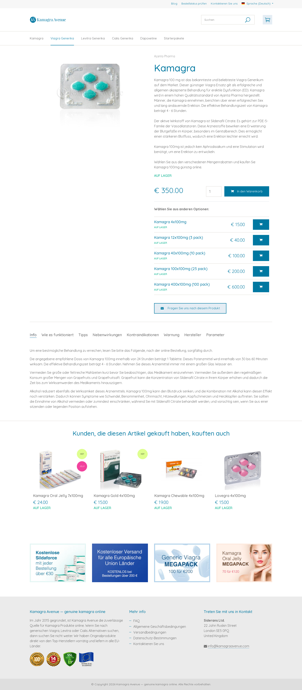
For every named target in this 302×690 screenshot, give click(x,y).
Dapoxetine (148, 38)
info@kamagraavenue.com (228, 646)
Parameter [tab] (215, 334)
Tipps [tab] (83, 334)
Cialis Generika (122, 38)
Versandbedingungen (149, 632)
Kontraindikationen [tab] (143, 334)
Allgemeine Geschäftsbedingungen (159, 626)
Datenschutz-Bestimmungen (154, 638)
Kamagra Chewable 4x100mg (179, 495)
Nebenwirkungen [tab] (107, 334)
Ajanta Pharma (164, 56)
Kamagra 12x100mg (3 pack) (178, 237)
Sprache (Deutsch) (258, 3)
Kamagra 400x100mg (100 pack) (182, 284)
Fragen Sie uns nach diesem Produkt (193, 308)
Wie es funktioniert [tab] (57, 334)
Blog (174, 3)
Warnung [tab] (171, 334)
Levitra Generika (93, 38)
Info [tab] (33, 334)
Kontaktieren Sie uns (224, 3)
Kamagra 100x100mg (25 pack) (180, 268)
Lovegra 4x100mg (230, 495)
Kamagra (36, 38)
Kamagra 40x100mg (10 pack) (179, 253)
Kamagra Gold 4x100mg (114, 495)
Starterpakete (174, 38)
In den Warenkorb (250, 191)
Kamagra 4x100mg (170, 222)
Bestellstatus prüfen (194, 3)
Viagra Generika (62, 38)
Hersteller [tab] (192, 334)
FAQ (136, 621)
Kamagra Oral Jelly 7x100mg (58, 495)
